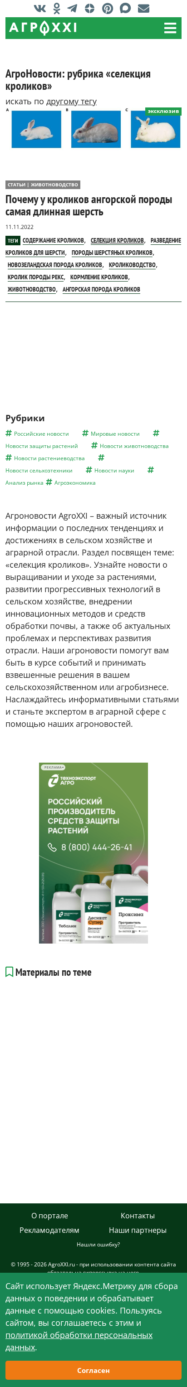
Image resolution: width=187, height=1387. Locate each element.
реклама (52, 767)
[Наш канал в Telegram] (74, 8)
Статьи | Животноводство (43, 184)
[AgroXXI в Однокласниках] (59, 8)
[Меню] (170, 28)
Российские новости (41, 434)
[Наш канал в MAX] (128, 8)
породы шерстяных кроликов (112, 252)
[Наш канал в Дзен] (92, 8)
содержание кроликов (53, 240)
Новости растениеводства (49, 458)
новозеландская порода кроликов (55, 265)
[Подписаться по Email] (146, 8)
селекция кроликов (117, 240)
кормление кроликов (99, 277)
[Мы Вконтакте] (42, 8)
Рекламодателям (49, 1230)
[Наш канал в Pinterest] (110, 8)
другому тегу (71, 101)
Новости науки (114, 470)
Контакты (138, 1216)
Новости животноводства (134, 446)
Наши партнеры (138, 1230)
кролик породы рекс (36, 277)
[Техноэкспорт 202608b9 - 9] (93, 853)
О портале (49, 1216)
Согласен (93, 1370)
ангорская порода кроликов (101, 289)
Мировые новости (115, 434)
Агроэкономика (75, 483)
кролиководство (132, 265)
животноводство (32, 289)
